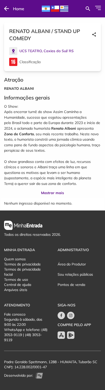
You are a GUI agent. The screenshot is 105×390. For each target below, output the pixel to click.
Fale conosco (14, 314)
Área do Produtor (72, 264)
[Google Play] (70, 335)
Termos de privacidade (22, 264)
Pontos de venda (71, 284)
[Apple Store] (61, 335)
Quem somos (15, 259)
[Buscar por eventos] (88, 8)
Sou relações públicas (75, 274)
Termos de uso (16, 279)
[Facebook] (61, 315)
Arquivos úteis (15, 289)
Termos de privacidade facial (22, 272)
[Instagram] (70, 315)
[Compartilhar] (94, 35)
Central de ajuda (17, 284)
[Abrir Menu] (98, 8)
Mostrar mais (52, 193)
